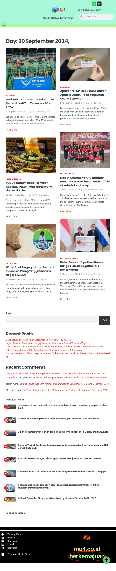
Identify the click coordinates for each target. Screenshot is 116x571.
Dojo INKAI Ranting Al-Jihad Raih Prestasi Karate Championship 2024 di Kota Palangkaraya (85, 181)
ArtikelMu (11, 263)
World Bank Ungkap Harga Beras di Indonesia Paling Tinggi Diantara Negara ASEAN (30, 271)
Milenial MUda (67, 173)
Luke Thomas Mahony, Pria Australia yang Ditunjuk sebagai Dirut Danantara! (44, 350)
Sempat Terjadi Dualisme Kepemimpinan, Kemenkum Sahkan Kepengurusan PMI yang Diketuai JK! (63, 447)
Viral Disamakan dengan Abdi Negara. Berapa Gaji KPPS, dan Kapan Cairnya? (60, 458)
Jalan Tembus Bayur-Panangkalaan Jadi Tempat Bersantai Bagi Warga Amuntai (63, 431)
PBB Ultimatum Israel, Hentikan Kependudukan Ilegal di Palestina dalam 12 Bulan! (29, 186)
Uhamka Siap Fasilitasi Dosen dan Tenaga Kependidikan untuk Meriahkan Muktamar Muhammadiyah (58, 486)
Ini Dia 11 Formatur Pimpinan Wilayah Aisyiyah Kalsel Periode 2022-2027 (57, 498)
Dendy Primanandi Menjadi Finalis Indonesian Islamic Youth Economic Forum (68, 377)
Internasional (13, 179)
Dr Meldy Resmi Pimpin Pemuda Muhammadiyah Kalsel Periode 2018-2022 (58, 418)
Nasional (10, 95)
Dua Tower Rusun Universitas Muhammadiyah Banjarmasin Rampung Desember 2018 (66, 384)
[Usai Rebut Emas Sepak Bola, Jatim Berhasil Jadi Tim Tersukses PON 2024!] (31, 68)
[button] (4, 24)
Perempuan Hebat (69, 258)
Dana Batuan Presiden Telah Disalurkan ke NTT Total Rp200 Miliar (39, 339)
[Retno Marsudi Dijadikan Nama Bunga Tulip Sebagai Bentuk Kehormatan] (85, 235)
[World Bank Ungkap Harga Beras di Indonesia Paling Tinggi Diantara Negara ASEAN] (31, 240)
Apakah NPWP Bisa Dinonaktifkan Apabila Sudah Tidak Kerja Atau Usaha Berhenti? (83, 94)
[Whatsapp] (94, 4)
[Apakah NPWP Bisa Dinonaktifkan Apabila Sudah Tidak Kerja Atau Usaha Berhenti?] (85, 64)
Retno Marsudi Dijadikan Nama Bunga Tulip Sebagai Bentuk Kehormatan (81, 266)
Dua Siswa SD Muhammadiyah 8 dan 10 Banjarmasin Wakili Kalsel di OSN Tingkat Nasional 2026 (54, 346)
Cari (8, 313)
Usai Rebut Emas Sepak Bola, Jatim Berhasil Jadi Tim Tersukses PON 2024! (30, 103)
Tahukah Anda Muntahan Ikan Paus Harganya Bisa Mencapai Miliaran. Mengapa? (62, 471)
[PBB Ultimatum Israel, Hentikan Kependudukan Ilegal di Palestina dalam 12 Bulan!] (31, 155)
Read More (11, 129)
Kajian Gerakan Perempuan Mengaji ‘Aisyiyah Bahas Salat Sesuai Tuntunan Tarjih (46, 343)
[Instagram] (99, 4)
